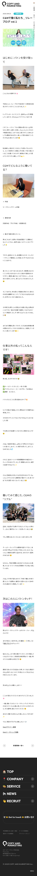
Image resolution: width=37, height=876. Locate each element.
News (11, 794)
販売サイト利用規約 (8, 833)
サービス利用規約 (23, 831)
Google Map (16, 855)
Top (10, 772)
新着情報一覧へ (18, 746)
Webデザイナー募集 (9, 727)
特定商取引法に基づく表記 (10, 831)
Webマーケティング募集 (10, 732)
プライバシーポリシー (24, 833)
